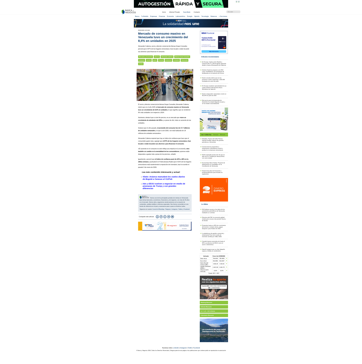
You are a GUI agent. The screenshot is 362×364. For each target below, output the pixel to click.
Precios (161, 60)
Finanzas (162, 16)
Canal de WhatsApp (158, 209)
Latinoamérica (180, 16)
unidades (176, 60)
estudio (149, 60)
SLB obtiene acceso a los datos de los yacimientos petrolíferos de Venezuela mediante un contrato (213, 211)
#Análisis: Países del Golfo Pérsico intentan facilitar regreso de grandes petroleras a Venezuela (213, 140)
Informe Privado (174, 12)
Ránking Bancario (206, 302)
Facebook (187, 209)
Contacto (197, 12)
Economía (170, 16)
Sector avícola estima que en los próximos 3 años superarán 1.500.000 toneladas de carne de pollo (213, 79)
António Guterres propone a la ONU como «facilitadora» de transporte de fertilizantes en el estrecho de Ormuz (213, 71)
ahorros (157, 56)
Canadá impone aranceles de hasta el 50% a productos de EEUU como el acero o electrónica (213, 243)
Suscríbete (186, 12)
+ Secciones (223, 16)
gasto (154, 60)
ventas (141, 63)
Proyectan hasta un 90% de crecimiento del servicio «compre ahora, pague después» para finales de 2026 (214, 227)
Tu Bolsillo (144, 16)
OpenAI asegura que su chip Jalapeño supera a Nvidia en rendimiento (213, 250)
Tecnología (205, 16)
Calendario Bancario (207, 315)
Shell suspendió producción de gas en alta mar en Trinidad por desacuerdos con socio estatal (213, 156)
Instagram (174, 209)
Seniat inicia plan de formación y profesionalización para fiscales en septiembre (212, 172)
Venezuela (184, 60)
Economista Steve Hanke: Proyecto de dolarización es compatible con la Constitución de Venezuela (213, 164)
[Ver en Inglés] (236, 1)
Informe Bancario (206, 307)
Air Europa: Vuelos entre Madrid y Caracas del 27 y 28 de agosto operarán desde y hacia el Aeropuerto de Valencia (214, 63)
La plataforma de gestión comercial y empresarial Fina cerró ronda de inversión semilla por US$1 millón (213, 235)
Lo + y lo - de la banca (208, 311)
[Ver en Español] (239, 1)
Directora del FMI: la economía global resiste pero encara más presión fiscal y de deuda (214, 219)
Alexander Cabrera (167, 56)
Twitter (180, 209)
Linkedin (176, 348)
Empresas (153, 16)
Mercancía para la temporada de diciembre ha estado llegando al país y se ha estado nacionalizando (213, 102)
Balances (214, 16)
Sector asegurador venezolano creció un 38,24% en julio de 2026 (214, 94)
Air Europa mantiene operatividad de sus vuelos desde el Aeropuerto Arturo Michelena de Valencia (214, 87)
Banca (137, 16)
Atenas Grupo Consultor (182, 56)
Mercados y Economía (145, 56)
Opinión (196, 16)
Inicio (164, 12)
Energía (189, 16)
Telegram (168, 209)
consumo (141, 60)
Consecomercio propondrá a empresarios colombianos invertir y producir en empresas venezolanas (212, 148)
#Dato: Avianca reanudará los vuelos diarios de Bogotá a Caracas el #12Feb (164, 178)
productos (168, 60)
